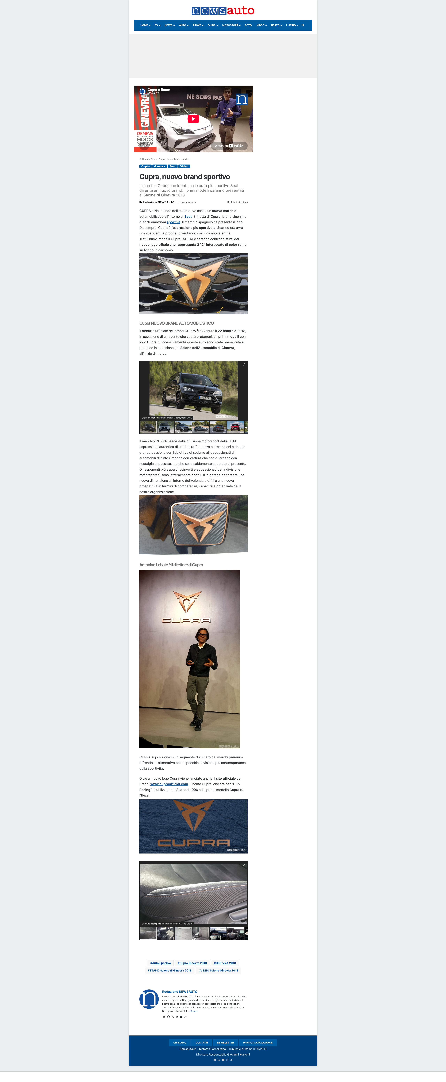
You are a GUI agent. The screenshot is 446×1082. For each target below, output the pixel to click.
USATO (275, 25)
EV (156, 25)
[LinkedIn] (177, 1017)
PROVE (197, 25)
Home (145, 159)
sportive (173, 222)
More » (194, 1011)
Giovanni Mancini (238, 1054)
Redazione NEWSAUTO (159, 202)
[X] (173, 1017)
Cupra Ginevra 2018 (193, 963)
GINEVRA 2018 (226, 963)
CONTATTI (202, 1042)
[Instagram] (185, 1017)
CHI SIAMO (179, 1042)
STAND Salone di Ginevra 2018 (171, 970)
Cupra (154, 159)
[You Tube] (181, 1017)
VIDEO (260, 25)
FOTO (248, 25)
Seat (173, 166)
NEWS (168, 25)
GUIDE (212, 25)
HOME (144, 25)
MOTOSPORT (230, 25)
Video (184, 166)
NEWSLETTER (225, 1042)
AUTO (182, 25)
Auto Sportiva (161, 963)
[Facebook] (168, 1017)
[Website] (164, 1017)
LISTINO (291, 25)
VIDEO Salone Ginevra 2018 (219, 970)
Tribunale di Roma (240, 1049)
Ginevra (159, 166)
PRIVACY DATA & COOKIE (258, 1042)
